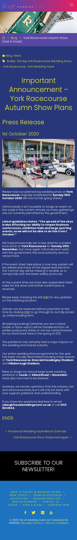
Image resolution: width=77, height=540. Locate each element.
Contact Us (51, 501)
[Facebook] (25, 513)
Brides (11, 61)
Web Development (24, 501)
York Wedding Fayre (40, 66)
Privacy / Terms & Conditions (51, 523)
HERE (46, 297)
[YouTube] (51, 513)
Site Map (26, 523)
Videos (12, 505)
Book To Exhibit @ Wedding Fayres (36, 492)
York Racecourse (14, 66)
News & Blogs (32, 505)
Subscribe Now (58, 505)
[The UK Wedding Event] (23, 6)
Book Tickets (19, 495)
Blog (14, 38)
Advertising (19, 498)
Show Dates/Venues (47, 495)
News (17, 56)
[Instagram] (43, 513)
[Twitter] (33, 513)
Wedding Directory (47, 498)
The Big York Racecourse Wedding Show (44, 61)
